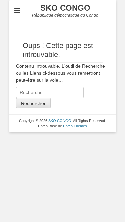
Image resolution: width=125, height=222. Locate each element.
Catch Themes (75, 126)
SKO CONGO (65, 7)
